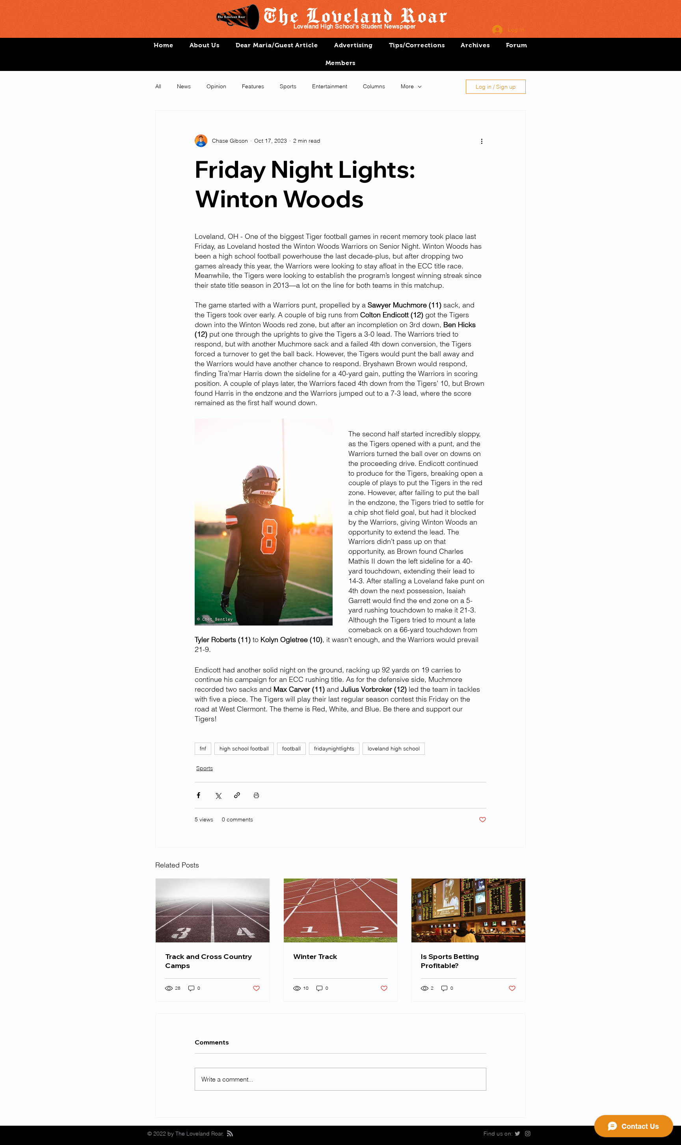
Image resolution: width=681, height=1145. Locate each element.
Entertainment (329, 86)
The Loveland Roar (355, 15)
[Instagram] (527, 1133)
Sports (288, 86)
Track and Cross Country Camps (208, 961)
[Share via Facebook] (198, 795)
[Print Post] (256, 795)
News (184, 86)
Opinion (216, 86)
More (407, 86)
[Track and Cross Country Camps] (213, 910)
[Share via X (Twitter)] (217, 795)
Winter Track (315, 956)
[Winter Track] (341, 910)
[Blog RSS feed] (230, 1133)
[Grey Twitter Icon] (517, 1133)
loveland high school (394, 748)
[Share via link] (237, 795)
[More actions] (481, 140)
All (158, 86)
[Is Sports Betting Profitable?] (468, 910)
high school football (244, 748)
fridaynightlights (334, 748)
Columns (374, 86)
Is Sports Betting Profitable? (450, 961)
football (291, 748)
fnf (203, 748)
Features (253, 86)
